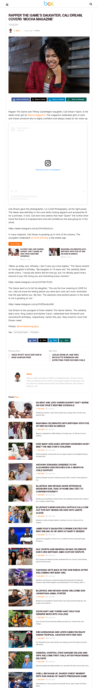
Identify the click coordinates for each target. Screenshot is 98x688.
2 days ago (51, 450)
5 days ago (51, 679)
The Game (34, 332)
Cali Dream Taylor (21, 332)
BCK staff (41, 409)
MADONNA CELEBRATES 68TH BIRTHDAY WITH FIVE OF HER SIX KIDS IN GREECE (62, 425)
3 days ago (51, 555)
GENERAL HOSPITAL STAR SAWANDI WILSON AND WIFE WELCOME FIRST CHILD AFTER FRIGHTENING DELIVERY (62, 655)
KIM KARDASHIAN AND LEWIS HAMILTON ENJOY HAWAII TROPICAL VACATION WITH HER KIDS (60, 633)
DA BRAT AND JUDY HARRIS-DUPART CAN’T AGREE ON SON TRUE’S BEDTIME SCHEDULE (62, 404)
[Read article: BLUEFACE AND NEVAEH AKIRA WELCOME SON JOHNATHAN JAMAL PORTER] (20, 597)
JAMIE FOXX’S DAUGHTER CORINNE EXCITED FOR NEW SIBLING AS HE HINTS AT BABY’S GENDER (61, 530)
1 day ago (50, 409)
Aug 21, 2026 (26, 259)
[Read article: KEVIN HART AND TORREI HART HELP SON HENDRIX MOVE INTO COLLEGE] (20, 618)
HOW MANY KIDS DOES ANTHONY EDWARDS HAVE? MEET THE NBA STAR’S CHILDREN (63, 445)
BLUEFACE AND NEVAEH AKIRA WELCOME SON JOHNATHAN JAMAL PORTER (60, 592)
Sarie (18, 30)
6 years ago (28, 30)
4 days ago (51, 597)
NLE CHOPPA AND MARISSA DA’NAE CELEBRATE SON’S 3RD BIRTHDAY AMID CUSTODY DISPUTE (61, 551)
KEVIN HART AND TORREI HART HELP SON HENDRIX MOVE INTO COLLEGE (58, 613)
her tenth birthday (39, 237)
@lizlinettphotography (28, 326)
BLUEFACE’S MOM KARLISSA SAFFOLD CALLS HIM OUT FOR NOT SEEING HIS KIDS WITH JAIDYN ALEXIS (62, 510)
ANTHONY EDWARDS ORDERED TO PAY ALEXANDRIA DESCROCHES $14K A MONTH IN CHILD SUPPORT (59, 467)
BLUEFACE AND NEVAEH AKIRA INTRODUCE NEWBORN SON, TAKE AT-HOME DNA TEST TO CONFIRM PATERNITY (59, 488)
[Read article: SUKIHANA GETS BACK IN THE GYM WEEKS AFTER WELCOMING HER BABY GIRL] (20, 577)
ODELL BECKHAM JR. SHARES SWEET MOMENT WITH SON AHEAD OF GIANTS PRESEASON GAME (61, 675)
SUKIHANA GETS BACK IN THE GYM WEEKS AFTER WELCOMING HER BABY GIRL (62, 571)
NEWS (37, 30)
